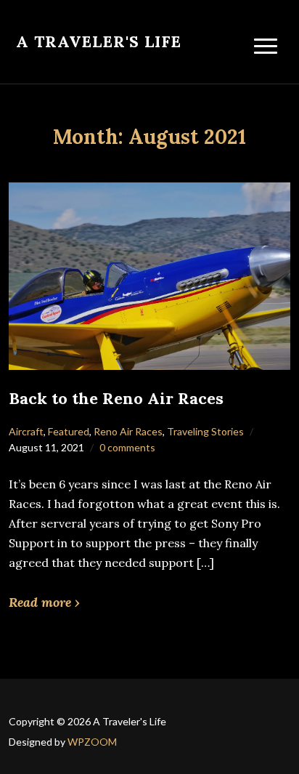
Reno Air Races (128, 431)
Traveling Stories (205, 431)
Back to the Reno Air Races (116, 398)
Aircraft (26, 431)
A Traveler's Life (98, 41)
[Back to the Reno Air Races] (149, 275)
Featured (68, 431)
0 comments (127, 447)
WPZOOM (92, 741)
